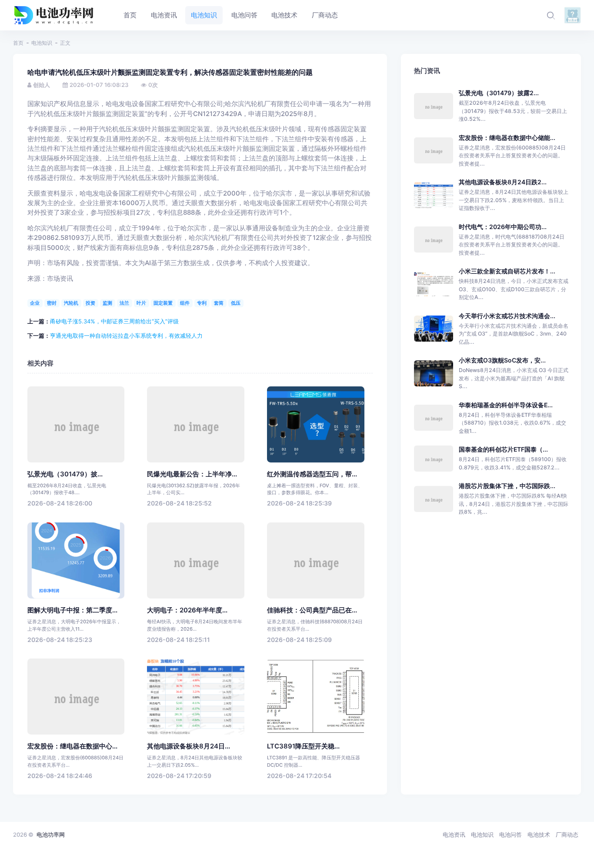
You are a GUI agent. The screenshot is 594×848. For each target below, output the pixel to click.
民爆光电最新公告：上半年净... (192, 474)
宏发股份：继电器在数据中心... (72, 746)
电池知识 (41, 43)
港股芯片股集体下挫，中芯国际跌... (507, 485)
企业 (35, 303)
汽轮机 (71, 303)
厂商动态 (567, 834)
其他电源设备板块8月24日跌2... (503, 182)
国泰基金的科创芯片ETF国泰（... (503, 449)
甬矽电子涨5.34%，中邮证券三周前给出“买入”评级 (114, 321)
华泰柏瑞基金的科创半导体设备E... (506, 405)
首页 (18, 43)
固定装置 (163, 303)
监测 (107, 303)
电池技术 (538, 834)
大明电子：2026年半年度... (187, 610)
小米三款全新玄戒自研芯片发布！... (507, 271)
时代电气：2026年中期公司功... (503, 226)
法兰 (124, 303)
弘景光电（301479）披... (65, 474)
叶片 (141, 303)
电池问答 (510, 834)
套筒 (219, 303)
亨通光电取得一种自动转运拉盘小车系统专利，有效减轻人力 (126, 335)
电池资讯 (454, 834)
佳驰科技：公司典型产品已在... (312, 610)
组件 (185, 303)
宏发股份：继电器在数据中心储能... (507, 137)
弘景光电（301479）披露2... (499, 92)
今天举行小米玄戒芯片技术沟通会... (507, 315)
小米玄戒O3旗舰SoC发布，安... (502, 360)
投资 (90, 303)
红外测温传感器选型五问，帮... (312, 474)
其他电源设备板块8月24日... (188, 746)
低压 (235, 303)
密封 (52, 303)
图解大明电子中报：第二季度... (72, 610)
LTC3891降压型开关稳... (303, 746)
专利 (202, 303)
